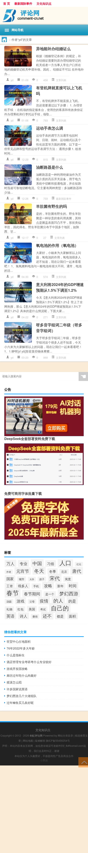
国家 (10, 578)
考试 (43, 609)
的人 (58, 600)
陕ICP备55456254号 (58, 740)
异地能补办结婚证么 (53, 48)
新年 (60, 586)
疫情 (44, 601)
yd (12, 80)
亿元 (78, 564)
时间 (72, 585)
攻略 (48, 585)
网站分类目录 (65, 735)
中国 (37, 563)
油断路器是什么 (49, 167)
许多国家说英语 (17, 689)
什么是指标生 (16, 655)
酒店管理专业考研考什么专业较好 (29, 662)
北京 (64, 571)
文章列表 (61, 80)
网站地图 (28, 740)
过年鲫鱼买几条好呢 (20, 702)
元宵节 (22, 571)
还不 (47, 616)
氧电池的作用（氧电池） (57, 245)
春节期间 (32, 594)
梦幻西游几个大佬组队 (22, 696)
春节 (12, 592)
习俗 (50, 563)
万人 (10, 563)
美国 (32, 609)
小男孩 (44, 760)
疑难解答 (40, 740)
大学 (31, 579)
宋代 (55, 578)
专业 (23, 563)
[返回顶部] (83, 762)
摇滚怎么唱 (14, 682)
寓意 (68, 579)
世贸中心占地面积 (19, 641)
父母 (32, 601)
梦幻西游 (68, 593)
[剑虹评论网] (44, 16)
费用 (35, 616)
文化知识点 (44, 3)
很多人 (23, 585)
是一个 (49, 594)
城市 (21, 579)
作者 (8, 571)
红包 (20, 609)
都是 (60, 616)
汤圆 (9, 601)
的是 (72, 601)
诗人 (23, 616)
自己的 (60, 608)
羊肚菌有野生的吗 (51, 206)
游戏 (20, 601)
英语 (10, 616)
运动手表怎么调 (49, 128)
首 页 (6, 3)
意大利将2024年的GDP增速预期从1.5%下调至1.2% (60, 287)
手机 (36, 586)
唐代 (76, 571)
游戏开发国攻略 (17, 668)
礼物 (9, 609)
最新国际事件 (23, 3)
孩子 (41, 579)
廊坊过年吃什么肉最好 (22, 675)
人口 (65, 562)
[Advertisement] (44, 809)
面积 (72, 616)
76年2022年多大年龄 (21, 648)
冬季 (52, 571)
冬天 (39, 570)
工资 (9, 585)
